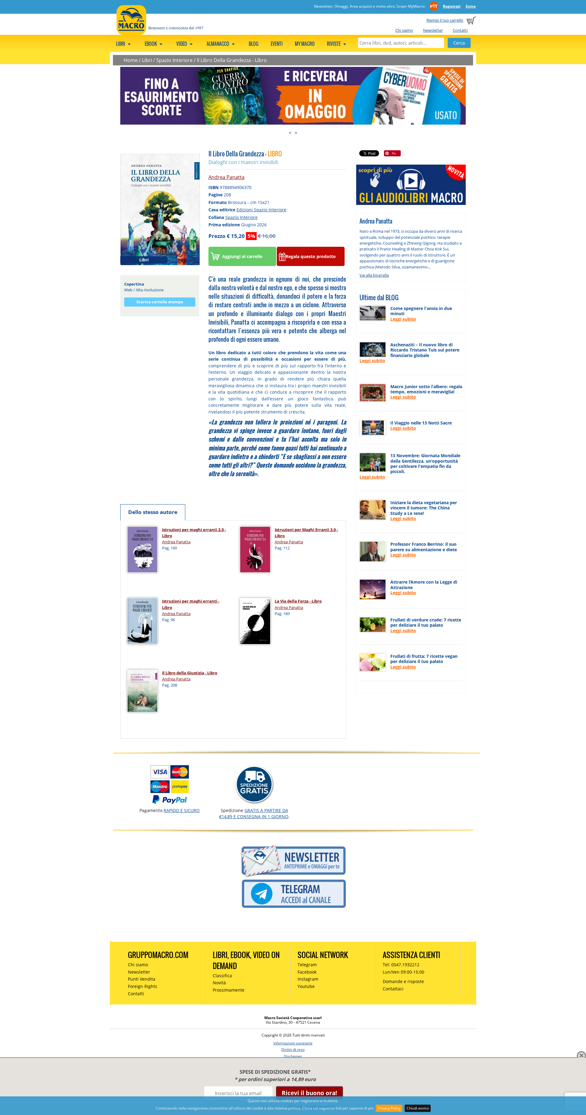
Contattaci (393, 989)
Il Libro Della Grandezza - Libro (232, 60)
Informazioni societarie (293, 1043)
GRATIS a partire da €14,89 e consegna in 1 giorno (253, 813)
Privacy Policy (389, 1108)
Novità (219, 983)
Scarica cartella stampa (159, 301)
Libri (121, 43)
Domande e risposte (403, 981)
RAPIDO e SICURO (182, 810)
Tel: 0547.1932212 (401, 964)
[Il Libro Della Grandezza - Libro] (160, 209)
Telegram (307, 964)
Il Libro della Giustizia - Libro (189, 673)
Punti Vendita (141, 979)
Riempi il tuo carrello (444, 20)
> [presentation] (296, 132)
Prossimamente (228, 990)
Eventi (277, 43)
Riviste (334, 43)
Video (182, 43)
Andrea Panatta (226, 177)
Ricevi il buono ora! (309, 1093)
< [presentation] (290, 132)
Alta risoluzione (150, 290)
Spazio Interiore (174, 60)
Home (131, 60)
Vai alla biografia (374, 275)
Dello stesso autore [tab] (152, 512)
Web (128, 290)
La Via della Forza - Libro (298, 601)
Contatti (460, 30)
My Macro (305, 43)
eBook (151, 43)
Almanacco (218, 43)
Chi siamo (404, 30)
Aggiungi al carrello (242, 256)
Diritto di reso (293, 1049)
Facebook (307, 972)
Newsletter (433, 30)
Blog (254, 43)
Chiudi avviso (418, 1108)
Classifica (222, 975)
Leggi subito (403, 319)
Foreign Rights (142, 986)
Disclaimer (293, 1056)
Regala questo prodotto (311, 256)
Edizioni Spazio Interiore (261, 210)
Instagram (308, 979)
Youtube (306, 986)
